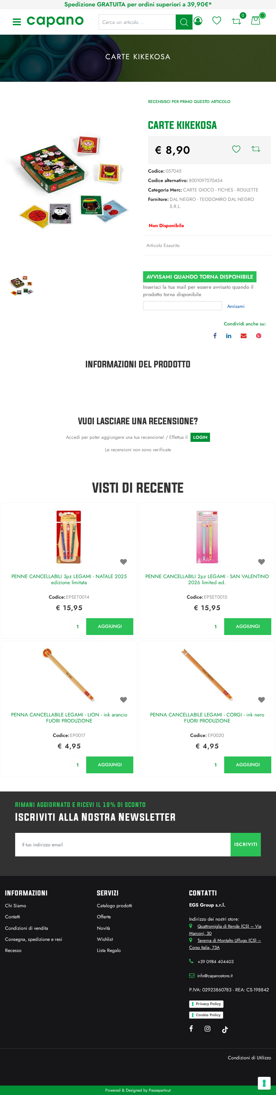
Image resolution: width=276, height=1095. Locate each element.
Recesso (13, 950)
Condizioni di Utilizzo (249, 1057)
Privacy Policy (208, 1003)
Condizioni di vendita (26, 928)
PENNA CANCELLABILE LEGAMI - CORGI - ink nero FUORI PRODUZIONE (207, 718)
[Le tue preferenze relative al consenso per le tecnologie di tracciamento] (264, 1083)
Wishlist (105, 939)
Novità (103, 928)
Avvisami (236, 306)
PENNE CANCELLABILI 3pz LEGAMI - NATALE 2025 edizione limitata (69, 579)
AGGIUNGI (110, 626)
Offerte (104, 916)
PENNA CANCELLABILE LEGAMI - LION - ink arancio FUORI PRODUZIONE (69, 718)
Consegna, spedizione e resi (33, 939)
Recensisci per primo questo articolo (189, 102)
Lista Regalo (109, 950)
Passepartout (160, 1090)
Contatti (12, 916)
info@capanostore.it (215, 976)
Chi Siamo (15, 905)
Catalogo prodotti (114, 905)
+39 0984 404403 (216, 961)
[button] (69, 180)
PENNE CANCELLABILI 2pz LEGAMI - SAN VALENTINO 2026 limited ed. (207, 579)
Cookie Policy (208, 1015)
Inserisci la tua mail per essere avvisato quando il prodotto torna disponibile (198, 290)
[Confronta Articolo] (256, 150)
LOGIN (200, 437)
